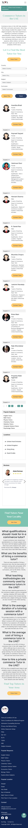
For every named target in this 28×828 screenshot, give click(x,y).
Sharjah (3, 783)
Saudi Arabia (11, 453)
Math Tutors (7, 418)
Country (3, 65)
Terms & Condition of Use (8, 717)
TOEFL (3, 740)
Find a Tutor (14, 59)
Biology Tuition (5, 772)
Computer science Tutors (11, 426)
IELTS (2, 737)
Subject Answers (6, 746)
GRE (2, 743)
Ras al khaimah (5, 792)
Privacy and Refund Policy (9, 726)
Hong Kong (10, 449)
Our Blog (3, 822)
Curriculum (4, 86)
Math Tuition (4, 758)
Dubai (3, 786)
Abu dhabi (4, 789)
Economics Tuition (6, 769)
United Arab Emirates (14, 441)
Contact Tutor (17, 124)
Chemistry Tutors (9, 422)
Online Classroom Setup (8, 729)
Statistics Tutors (8, 424)
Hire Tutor (14, 522)
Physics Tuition (5, 760)
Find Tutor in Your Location (9, 798)
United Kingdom (12, 445)
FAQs (2, 732)
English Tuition (5, 755)
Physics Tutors (8, 420)
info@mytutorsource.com (8, 808)
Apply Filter (7, 96)
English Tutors (8, 415)
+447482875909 (6, 814)
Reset (21, 96)
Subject (3, 79)
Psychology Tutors (9, 428)
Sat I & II (3, 735)
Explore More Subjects (8, 775)
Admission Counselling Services (10, 723)
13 (18, 406)
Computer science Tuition (8, 766)
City (2, 72)
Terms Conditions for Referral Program (12, 720)
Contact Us (11, 822)
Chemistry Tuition (6, 763)
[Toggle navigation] (25, 2)
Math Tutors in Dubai (7, 795)
